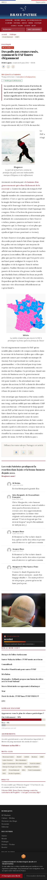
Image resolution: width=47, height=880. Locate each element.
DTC (3, 701)
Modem (34, 757)
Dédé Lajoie (7, 63)
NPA (23, 770)
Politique (38, 23)
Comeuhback (7, 664)
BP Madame (9, 20)
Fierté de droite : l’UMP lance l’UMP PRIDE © (20, 696)
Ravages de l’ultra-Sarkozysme (14, 654)
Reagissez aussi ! (8, 476)
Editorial (17, 23)
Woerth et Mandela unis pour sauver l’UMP (19, 669)
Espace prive (40, 2)
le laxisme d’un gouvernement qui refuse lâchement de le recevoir (21, 185)
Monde (31, 23)
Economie (8, 23)
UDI (4, 773)
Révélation (6, 674)
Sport (34, 25)
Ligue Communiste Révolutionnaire (15, 763)
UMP (17, 37)
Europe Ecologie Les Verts (12, 767)
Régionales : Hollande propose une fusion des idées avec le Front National (22, 680)
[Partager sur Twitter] (8, 67)
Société (27, 25)
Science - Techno (17, 25)
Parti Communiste (34, 770)
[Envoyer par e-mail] (13, 67)
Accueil (4, 34)
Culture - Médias (20, 20)
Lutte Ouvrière (8, 760)
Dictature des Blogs (34, 20)
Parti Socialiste (35, 763)
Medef (19, 757)
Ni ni (3, 691)
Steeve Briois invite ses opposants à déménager (21, 686)
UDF (4, 770)
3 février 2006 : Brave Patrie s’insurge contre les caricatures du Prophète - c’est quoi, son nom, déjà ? (21, 791)
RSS (3, 2)
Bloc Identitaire (21, 760)
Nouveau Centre (8, 757)
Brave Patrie (23, 14)
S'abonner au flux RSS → (11, 746)
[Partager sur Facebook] (3, 67)
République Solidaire (32, 767)
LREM (26, 757)
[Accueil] (23, 8)
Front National (8, 37)
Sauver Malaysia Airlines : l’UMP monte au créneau (22, 659)
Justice (24, 23)
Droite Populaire (14, 773)
